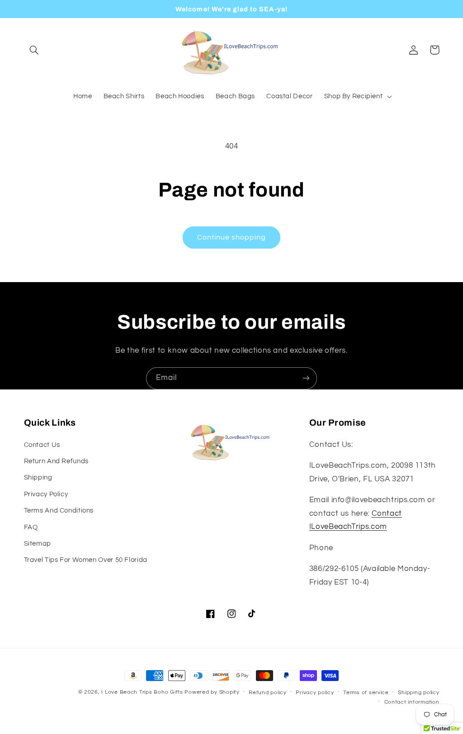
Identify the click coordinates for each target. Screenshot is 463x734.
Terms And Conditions (59, 510)
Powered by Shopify (211, 692)
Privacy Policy (46, 494)
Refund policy (268, 692)
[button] (34, 49)
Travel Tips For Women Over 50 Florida (85, 559)
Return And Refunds (56, 461)
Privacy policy (315, 692)
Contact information (411, 702)
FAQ (31, 527)
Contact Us (42, 444)
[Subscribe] (306, 378)
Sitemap (37, 543)
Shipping (38, 477)
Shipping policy (418, 692)
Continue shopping (231, 237)
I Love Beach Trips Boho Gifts (142, 692)
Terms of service (366, 692)
